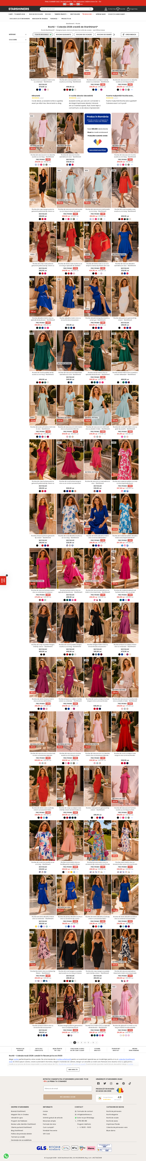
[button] (3, 580)
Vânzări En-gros (17, 1118)
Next (114, 34)
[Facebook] (98, 1083)
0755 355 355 (82, 1121)
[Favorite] (117, 9)
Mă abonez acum (67, 1097)
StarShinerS (65, 1158)
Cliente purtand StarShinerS (21, 1127)
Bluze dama (110, 1130)
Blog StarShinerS (17, 1130)
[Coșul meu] (128, 9)
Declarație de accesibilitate (21, 1140)
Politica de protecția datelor (21, 1134)
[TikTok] (130, 1083)
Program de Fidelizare (19, 1121)
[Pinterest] (123, 1083)
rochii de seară (80, 1064)
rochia (16, 1059)
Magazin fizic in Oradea (20, 1114)
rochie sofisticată (64, 1059)
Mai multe (73, 1069)
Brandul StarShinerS (18, 1111)
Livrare (45, 1111)
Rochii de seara (112, 1121)
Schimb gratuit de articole (53, 1118)
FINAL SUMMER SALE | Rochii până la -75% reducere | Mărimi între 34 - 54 (73, 2)
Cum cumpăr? (48, 1127)
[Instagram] (111, 1083)
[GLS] (42, 1150)
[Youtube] (117, 1083)
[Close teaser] (7, 575)
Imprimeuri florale (113, 1124)
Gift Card (46, 1134)
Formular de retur (49, 1124)
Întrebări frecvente (50, 1130)
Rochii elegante (112, 1114)
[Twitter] (105, 1083)
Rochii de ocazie (65, 1064)
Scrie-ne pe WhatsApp (85, 1118)
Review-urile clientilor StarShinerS (23, 1124)
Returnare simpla (49, 1121)
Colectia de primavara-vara (116, 1127)
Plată (45, 1114)
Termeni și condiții (18, 1137)
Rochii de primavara (113, 1111)
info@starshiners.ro (84, 1114)
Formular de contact (85, 1111)
